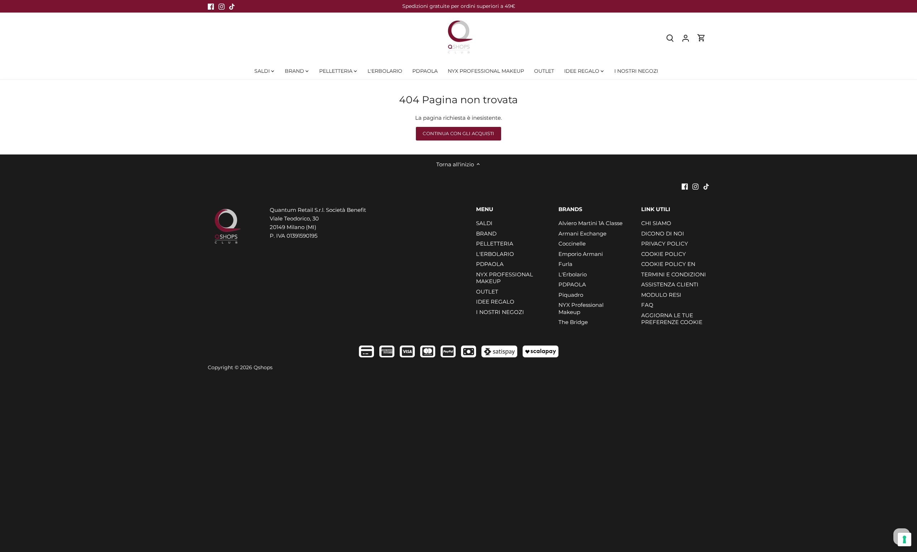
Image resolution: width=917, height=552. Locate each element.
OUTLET (487, 291)
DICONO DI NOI (662, 233)
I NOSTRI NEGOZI (500, 312)
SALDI (484, 223)
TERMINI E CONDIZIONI (673, 274)
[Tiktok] (232, 6)
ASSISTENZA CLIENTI (669, 284)
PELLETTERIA (494, 243)
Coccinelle (572, 243)
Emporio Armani (580, 254)
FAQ (647, 304)
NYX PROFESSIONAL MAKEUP (504, 278)
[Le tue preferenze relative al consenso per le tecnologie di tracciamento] (904, 539)
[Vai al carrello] (701, 38)
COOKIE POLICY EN (668, 264)
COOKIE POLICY (663, 254)
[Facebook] (211, 6)
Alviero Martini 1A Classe (590, 223)
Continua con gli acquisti (458, 133)
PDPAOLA (490, 264)
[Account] (685, 38)
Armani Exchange (582, 233)
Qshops (263, 367)
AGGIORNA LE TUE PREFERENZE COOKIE (671, 319)
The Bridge (573, 322)
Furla (565, 264)
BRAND (486, 233)
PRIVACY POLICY (664, 243)
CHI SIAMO (656, 223)
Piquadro (570, 294)
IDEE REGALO (495, 301)
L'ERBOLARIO (495, 254)
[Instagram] (222, 6)
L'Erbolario (572, 274)
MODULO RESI (661, 294)
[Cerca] (670, 38)
